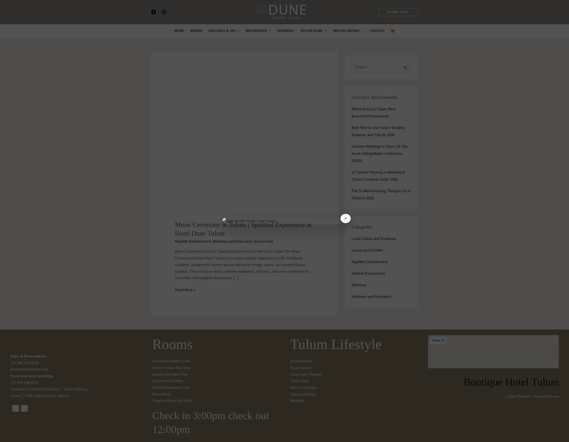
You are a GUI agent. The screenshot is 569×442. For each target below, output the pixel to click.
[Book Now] (284, 221)
